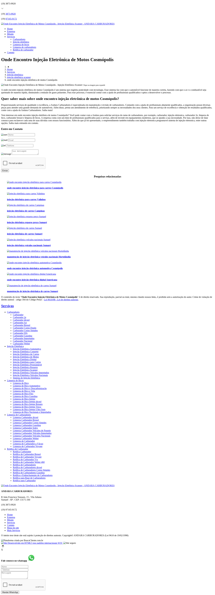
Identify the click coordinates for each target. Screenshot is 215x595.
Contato (10, 52)
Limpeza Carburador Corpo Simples (29, 422)
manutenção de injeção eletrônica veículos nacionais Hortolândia (39, 257)
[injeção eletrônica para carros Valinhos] (26, 193)
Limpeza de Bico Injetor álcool (27, 401)
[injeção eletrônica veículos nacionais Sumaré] (28, 239)
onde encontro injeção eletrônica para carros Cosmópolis (35, 188)
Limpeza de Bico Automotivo (26, 386)
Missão (10, 34)
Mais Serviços (13, 530)
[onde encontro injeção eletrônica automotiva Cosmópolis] (34, 262)
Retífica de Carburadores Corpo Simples (31, 470)
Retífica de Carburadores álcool (27, 467)
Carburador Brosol (21, 325)
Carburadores (19, 39)
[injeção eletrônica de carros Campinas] (25, 205)
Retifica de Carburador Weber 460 (29, 462)
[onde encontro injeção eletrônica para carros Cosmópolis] (34, 182)
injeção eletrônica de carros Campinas (26, 211)
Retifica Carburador (22, 451)
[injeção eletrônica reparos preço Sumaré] (26, 216)
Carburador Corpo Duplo (24, 328)
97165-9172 (11, 19)
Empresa (11, 31)
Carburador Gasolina (22, 336)
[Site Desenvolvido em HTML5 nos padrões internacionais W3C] (32, 543)
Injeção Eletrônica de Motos (26, 357)
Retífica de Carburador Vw (25, 459)
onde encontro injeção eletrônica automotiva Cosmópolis (35, 268)
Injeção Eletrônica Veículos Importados (31, 372)
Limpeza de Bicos (15, 380)
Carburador (18, 314)
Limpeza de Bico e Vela (24, 391)
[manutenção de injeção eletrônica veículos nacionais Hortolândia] (38, 251)
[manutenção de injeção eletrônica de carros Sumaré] (31, 285)
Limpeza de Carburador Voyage (27, 446)
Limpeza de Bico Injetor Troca (27, 407)
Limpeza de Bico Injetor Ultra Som (29, 409)
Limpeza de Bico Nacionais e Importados (32, 412)
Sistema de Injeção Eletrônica (26, 378)
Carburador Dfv (20, 333)
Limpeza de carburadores (24, 47)
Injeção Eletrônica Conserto (25, 351)
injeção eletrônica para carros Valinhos (26, 199)
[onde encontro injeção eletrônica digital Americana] (31, 274)
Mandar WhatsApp (10, 592)
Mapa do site (13, 528)
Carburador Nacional (22, 341)
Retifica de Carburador (17, 449)
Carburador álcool (21, 320)
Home (10, 28)
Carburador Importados (23, 338)
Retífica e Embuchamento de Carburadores (33, 475)
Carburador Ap (20, 322)
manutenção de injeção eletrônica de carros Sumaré (32, 291)
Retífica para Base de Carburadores (29, 478)
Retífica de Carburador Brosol (27, 454)
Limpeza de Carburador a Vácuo (28, 443)
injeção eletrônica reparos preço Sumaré (27, 222)
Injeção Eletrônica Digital (24, 359)
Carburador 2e (19, 317)
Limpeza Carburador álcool (25, 417)
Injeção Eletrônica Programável (27, 364)
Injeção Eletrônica (15, 346)
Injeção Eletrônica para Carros (27, 362)
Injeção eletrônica (21, 42)
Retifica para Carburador (24, 480)
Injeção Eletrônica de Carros (26, 354)
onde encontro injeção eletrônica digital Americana (32, 279)
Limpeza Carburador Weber (26, 438)
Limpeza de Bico (21, 383)
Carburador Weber (21, 343)
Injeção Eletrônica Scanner (25, 370)
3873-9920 (11, 14)
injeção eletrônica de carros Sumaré (24, 234)
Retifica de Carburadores (24, 465)
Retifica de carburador (23, 50)
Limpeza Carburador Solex (25, 428)
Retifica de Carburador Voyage (27, 457)
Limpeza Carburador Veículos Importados (32, 433)
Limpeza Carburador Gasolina (27, 425)
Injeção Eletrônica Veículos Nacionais (30, 375)
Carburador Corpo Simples (25, 330)
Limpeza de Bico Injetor (24, 399)
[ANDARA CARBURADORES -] (58, 24)
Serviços (11, 36)
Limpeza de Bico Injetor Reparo (28, 404)
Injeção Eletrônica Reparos (25, 367)
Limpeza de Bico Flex (23, 393)
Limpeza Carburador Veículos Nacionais (31, 436)
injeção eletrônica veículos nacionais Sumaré (29, 245)
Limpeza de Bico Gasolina (25, 396)
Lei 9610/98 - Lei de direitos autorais (61, 299)
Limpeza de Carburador (24, 441)
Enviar (5, 171)
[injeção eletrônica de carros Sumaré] (24, 228)
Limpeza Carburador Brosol (26, 420)
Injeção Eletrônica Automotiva (27, 349)
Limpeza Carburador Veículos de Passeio (32, 430)
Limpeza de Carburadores (19, 414)
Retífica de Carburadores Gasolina (29, 472)
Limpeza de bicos (21, 44)
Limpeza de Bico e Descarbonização (30, 388)
